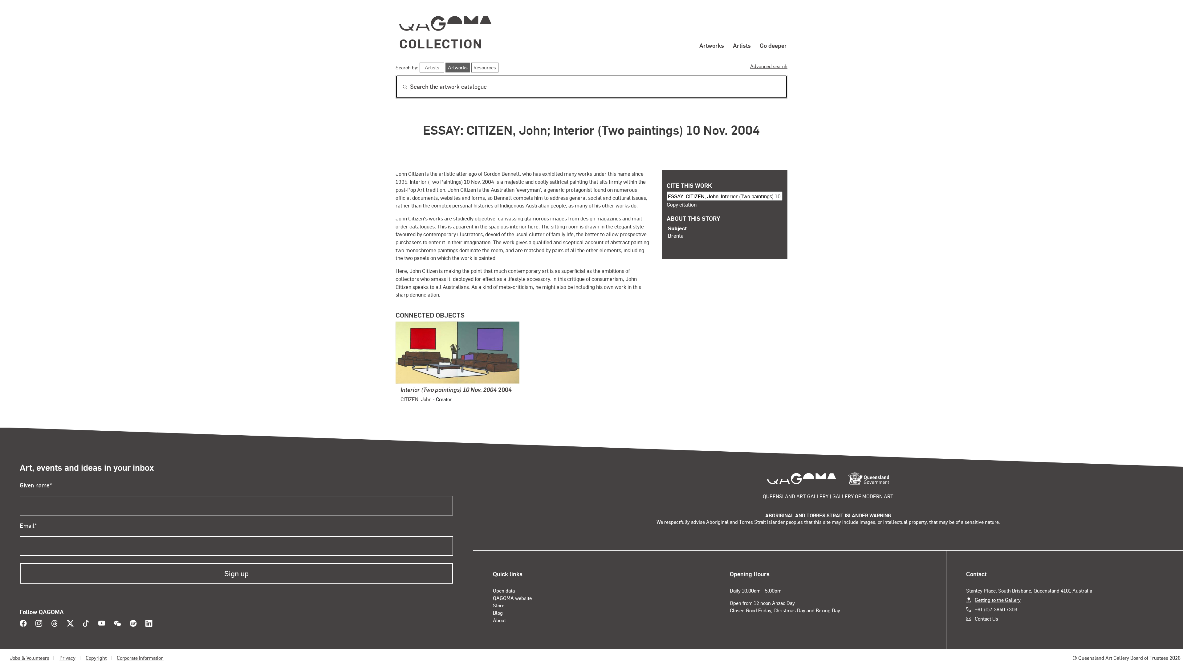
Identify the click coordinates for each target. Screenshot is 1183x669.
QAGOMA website (512, 598)
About (499, 620)
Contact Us (986, 618)
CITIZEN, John (416, 399)
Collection (440, 43)
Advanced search (768, 66)
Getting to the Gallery (998, 600)
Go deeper (773, 45)
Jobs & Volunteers (29, 658)
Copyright (96, 658)
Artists (742, 45)
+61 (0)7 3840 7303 (996, 609)
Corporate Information (140, 658)
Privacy (67, 658)
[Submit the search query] (400, 87)
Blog (498, 612)
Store (498, 605)
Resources (485, 67)
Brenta (676, 235)
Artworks (711, 45)
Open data (504, 590)
